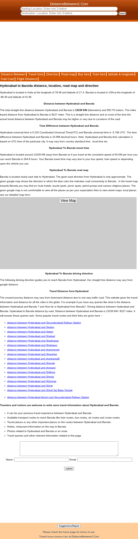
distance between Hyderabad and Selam (30, 331)
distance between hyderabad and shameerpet (33, 349)
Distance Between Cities (57, 537)
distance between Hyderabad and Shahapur (32, 345)
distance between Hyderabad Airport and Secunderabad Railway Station (48, 397)
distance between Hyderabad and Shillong (31, 372)
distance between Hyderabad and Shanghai (32, 354)
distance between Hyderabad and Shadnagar (33, 340)
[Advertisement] (69, 47)
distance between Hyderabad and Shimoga (31, 381)
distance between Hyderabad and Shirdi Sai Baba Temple (40, 390)
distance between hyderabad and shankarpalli (33, 358)
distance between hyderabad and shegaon (31, 367)
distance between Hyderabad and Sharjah (31, 363)
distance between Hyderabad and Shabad (31, 336)
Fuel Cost (7, 79)
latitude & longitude (121, 74)
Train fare (98, 74)
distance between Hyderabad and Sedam (30, 327)
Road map (68, 74)
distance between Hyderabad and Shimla (30, 376)
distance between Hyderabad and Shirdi (30, 385)
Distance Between (13, 74)
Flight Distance (27, 79)
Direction (52, 74)
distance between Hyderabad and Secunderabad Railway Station (44, 322)
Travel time (35, 74)
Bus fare (83, 74)
